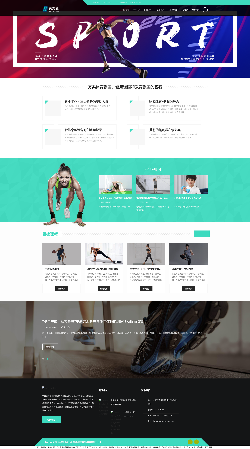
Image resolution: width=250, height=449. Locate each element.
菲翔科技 (200, 447)
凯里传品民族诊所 (90, 447)
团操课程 (50, 234)
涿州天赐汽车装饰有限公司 (48, 447)
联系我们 (145, 390)
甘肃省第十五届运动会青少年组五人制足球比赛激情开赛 (134, 400)
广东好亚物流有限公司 (130, 447)
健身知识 (153, 169)
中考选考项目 (52, 268)
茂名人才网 (190, 447)
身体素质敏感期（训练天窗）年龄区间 (115, 198)
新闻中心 (103, 390)
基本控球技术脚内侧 (182, 268)
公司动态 (126, 327)
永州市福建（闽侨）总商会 (109, 447)
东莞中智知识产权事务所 (150, 447)
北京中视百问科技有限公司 (71, 447)
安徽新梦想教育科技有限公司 (173, 447)
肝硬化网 (208, 447)
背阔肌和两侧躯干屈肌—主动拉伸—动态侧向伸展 (157, 198)
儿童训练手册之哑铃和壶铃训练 (187, 198)
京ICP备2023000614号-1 (90, 442)
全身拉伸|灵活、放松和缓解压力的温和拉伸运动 (155, 268)
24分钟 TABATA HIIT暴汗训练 (102, 268)
